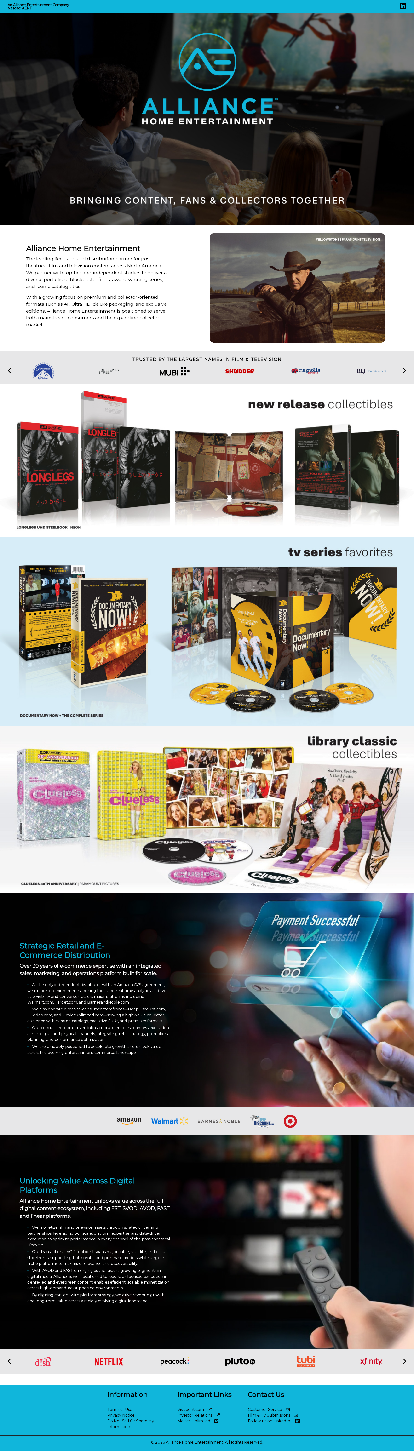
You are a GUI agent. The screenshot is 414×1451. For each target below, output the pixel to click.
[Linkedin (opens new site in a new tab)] (403, 7)
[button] (9, 371)
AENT (27, 8)
